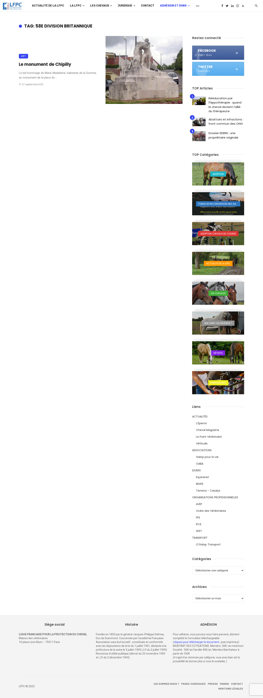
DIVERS (196, 470)
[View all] (218, 173)
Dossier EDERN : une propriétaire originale (223, 135)
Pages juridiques (193, 683)
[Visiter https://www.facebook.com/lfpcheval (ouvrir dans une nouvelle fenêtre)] (222, 6)
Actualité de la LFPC (48, 5)
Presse (213, 683)
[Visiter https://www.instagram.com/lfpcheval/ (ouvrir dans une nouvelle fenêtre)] (237, 6)
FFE (198, 517)
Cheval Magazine (207, 430)
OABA (199, 464)
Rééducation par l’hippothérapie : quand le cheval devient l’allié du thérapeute (225, 104)
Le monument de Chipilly (45, 64)
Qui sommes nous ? (166, 683)
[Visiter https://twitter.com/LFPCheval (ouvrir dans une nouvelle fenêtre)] (227, 6)
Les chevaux (99, 5)
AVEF (199, 504)
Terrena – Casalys (208, 491)
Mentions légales (230, 688)
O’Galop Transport (208, 544)
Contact (147, 5)
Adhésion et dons (173, 5)
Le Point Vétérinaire (209, 437)
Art (23, 56)
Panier (224, 683)
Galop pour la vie (207, 457)
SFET (199, 531)
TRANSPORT (200, 538)
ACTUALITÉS (200, 416)
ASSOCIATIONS (202, 450)
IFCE (198, 524)
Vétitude (202, 443)
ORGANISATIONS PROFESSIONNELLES (215, 497)
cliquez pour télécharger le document (196, 642)
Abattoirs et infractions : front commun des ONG (226, 121)
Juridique (125, 5)
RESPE (199, 484)
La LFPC (75, 5)
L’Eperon (201, 423)
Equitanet (202, 477)
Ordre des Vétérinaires (211, 511)
